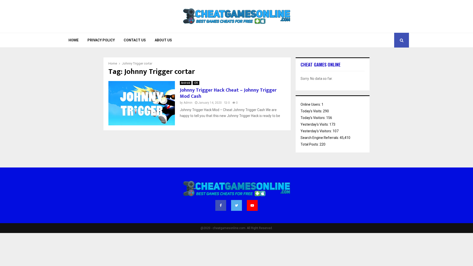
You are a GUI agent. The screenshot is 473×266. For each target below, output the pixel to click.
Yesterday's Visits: (315, 124)
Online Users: (311, 104)
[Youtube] (252, 205)
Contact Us (135, 40)
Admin (188, 102)
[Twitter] (236, 205)
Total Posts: (310, 144)
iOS (196, 83)
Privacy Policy (101, 40)
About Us (163, 40)
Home (73, 40)
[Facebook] (220, 205)
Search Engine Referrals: (320, 138)
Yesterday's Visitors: (317, 131)
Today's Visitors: (313, 118)
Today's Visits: (312, 111)
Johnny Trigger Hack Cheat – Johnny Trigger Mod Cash (228, 93)
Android (185, 83)
